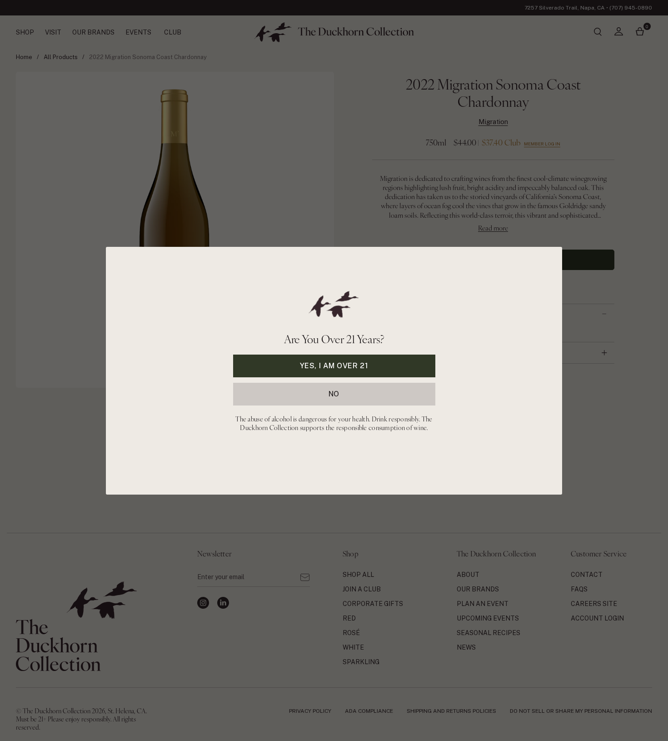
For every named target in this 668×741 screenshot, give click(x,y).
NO (334, 393)
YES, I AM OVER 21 (334, 365)
